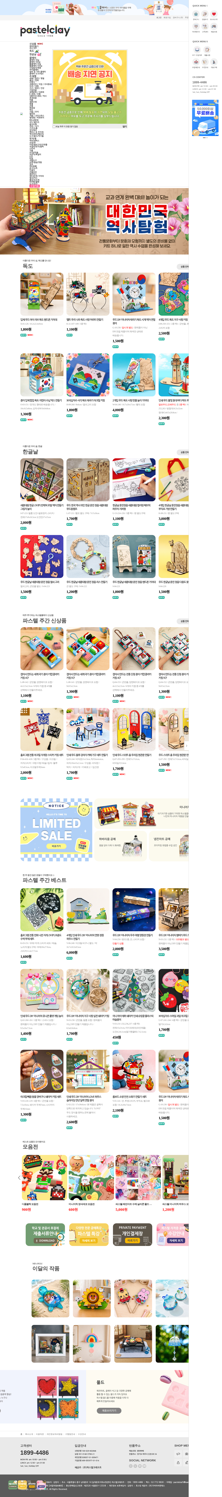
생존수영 (33, 102)
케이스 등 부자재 (36, 132)
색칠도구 (33, 160)
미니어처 (34, 120)
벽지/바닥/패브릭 (36, 134)
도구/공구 (33, 184)
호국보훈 (33, 98)
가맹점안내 (70, 1434)
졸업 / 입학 (34, 80)
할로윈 (32, 114)
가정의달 (33, 90)
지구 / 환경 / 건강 (36, 88)
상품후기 (205, 19)
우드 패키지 (34, 122)
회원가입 (167, 17)
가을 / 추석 (34, 112)
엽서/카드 (33, 178)
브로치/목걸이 (35, 154)
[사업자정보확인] (56, 1486)
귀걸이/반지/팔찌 (36, 147)
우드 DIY (33, 48)
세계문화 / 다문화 (36, 92)
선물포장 (33, 172)
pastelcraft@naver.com (184, 1482)
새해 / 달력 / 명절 (36, 78)
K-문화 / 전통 (35, 94)
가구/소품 (33, 128)
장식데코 (33, 130)
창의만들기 (34, 46)
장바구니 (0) (178, 17)
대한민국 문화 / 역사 (38, 96)
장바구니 (196, 19)
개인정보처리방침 (54, 1434)
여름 (31, 100)
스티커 (32, 149)
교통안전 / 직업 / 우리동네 (40, 84)
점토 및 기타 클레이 (37, 72)
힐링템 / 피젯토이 (36, 118)
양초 (31, 164)
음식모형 (33, 124)
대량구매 (214, 67)
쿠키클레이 (34, 70)
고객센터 (205, 32)
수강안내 (205, 67)
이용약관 (40, 1434)
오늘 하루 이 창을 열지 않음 (66, 127)
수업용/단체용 (35, 68)
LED (31, 156)
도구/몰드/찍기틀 (36, 136)
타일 (31, 158)
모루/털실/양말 (35, 162)
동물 (31, 104)
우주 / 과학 (34, 86)
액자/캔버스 (34, 141)
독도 (32, 51)
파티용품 (33, 166)
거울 (31, 151)
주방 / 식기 (34, 126)
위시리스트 (214, 19)
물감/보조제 (34, 180)
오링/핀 (32, 143)
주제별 (33, 76)
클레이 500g (34, 62)
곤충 (31, 106)
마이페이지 (196, 32)
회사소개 (29, 1434)
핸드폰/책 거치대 (36, 176)
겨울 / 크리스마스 (36, 116)
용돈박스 (33, 174)
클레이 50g (34, 60)
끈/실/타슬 (33, 153)
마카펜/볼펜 (34, 182)
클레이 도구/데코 (36, 74)
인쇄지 (32, 170)
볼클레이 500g (35, 66)
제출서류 (207, 55)
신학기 (32, 82)
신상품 (32, 44)
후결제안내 (196, 67)
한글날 (33, 54)
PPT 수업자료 (197, 55)
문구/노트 (33, 168)
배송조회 (214, 32)
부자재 (33, 139)
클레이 (33, 58)
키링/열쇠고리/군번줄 (38, 145)
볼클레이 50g (35, 64)
